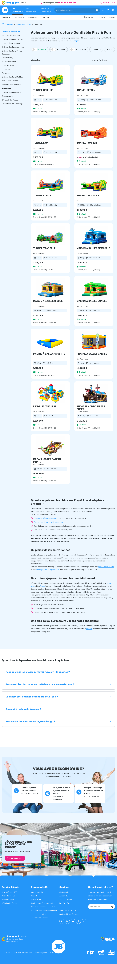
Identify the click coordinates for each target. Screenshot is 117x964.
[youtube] (73, 921)
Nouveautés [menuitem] (32, 17)
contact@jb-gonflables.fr (69, 914)
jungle (33, 586)
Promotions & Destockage (12, 104)
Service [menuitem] (102, 17)
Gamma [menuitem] (5, 17)
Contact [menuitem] (112, 17)
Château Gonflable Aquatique (13, 47)
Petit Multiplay (7, 58)
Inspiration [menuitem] (45, 17)
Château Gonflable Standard (12, 39)
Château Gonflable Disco (11, 92)
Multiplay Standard (9, 61)
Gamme (10, 24)
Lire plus (76, 41)
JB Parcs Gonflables (45, 10)
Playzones (6, 73)
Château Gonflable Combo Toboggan (12, 52)
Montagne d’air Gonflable (11, 84)
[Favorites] (107, 10)
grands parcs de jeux (106, 567)
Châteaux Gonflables (11, 32)
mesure (89, 629)
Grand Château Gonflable (11, 43)
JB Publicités (31, 10)
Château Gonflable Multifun (12, 77)
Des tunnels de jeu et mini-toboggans (48, 522)
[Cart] (112, 10)
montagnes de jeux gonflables (47, 569)
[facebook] (61, 921)
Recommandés (7, 96)
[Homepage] (5, 10)
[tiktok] (84, 921)
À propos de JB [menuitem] (89, 17)
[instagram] (78, 921)
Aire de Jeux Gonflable (10, 81)
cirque (109, 583)
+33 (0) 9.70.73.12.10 (67, 910)
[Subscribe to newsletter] (112, 906)
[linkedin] (67, 921)
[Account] (102, 10)
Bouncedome (7, 69)
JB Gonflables (17, 10)
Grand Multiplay (8, 65)
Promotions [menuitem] (19, 17)
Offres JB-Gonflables (10, 100)
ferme (42, 586)
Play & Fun (6, 88)
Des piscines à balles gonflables (46, 518)
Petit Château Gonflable (11, 35)
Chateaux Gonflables (23, 24)
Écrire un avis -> (12, 942)
